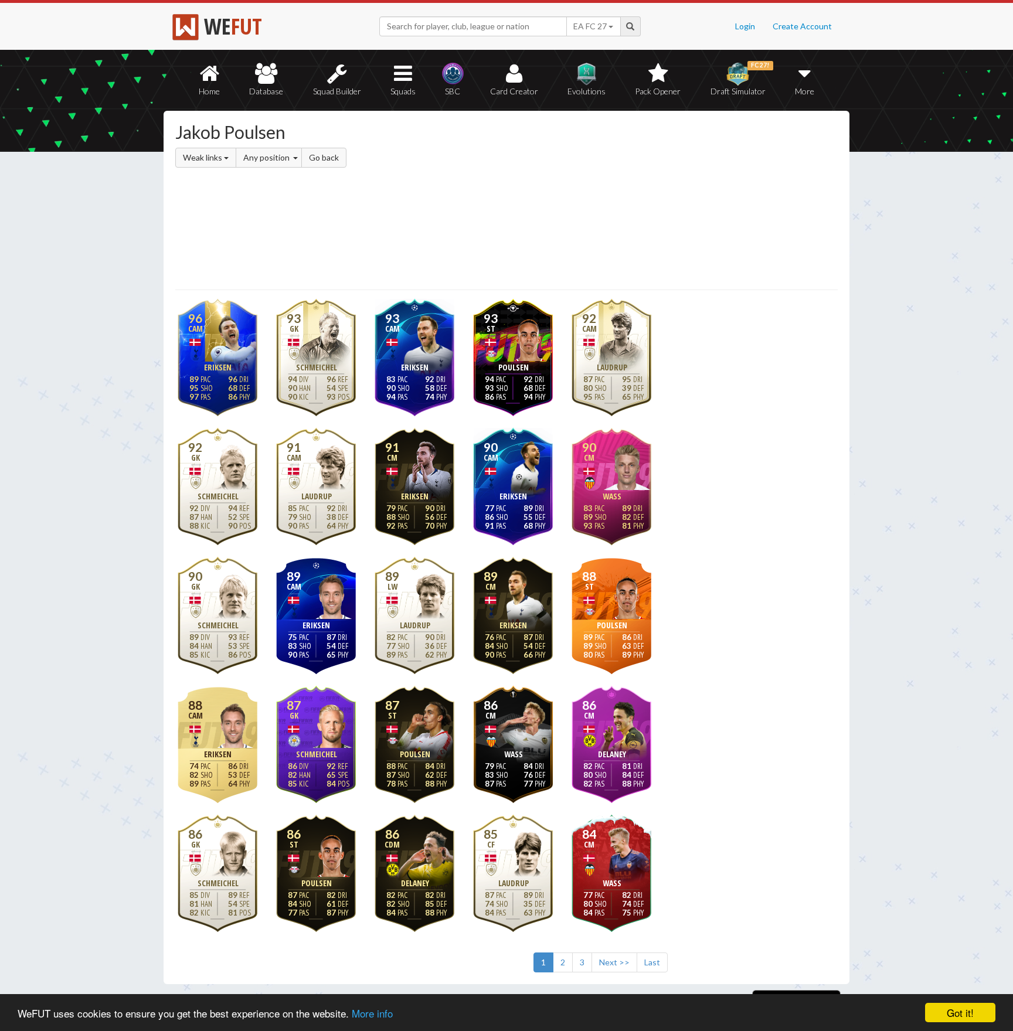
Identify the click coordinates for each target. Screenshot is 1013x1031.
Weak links (203, 157)
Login (745, 26)
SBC (452, 91)
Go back (324, 157)
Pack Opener (658, 91)
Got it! (960, 1012)
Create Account (802, 26)
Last (652, 962)
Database (266, 91)
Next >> (614, 962)
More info (372, 1013)
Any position (267, 157)
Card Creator (514, 91)
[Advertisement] (620, 202)
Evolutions (586, 91)
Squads (403, 91)
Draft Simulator (740, 79)
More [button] (804, 91)
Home (209, 91)
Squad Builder (337, 91)
